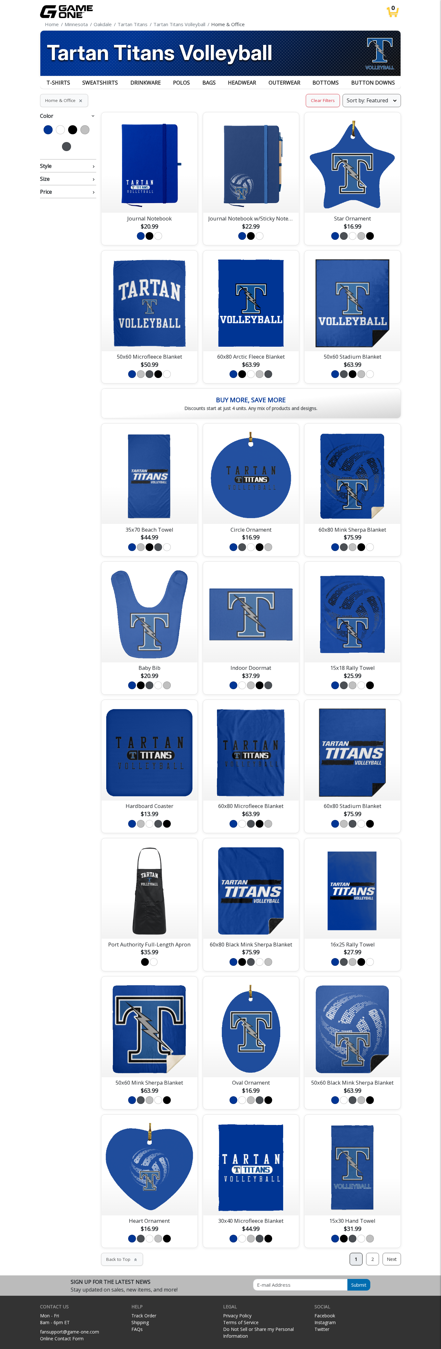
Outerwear (284, 82)
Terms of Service (241, 1322)
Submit (358, 1285)
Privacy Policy (237, 1316)
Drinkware (145, 82)
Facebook (324, 1316)
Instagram (325, 1322)
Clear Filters (323, 100)
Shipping (140, 1322)
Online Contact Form (62, 1338)
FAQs (137, 1329)
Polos (181, 82)
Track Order (143, 1316)
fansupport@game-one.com (69, 1332)
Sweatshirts (100, 82)
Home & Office (64, 100)
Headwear (242, 82)
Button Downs (373, 82)
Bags (209, 82)
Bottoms (326, 82)
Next (392, 1259)
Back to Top (122, 1259)
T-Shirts (58, 82)
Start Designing (149, 200)
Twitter (321, 1329)
